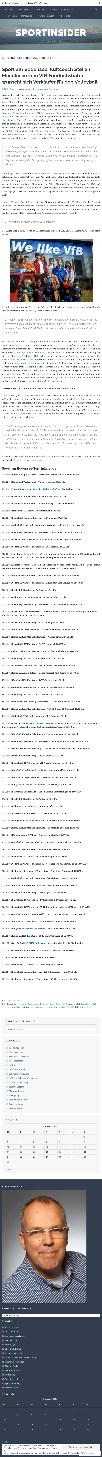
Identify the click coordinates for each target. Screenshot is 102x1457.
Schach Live (39, 9)
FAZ (26, 310)
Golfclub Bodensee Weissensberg (24, 1078)
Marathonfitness (16, 1091)
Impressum (23, 9)
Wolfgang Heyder (86, 1007)
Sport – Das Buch (40, 413)
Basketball (8, 1004)
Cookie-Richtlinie (74, 1453)
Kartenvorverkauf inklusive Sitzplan (52, 456)
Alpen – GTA (30, 564)
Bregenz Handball (73, 1004)
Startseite (9, 9)
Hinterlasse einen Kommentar (46, 89)
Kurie (34, 138)
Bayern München (20, 1004)
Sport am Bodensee (12, 1001)
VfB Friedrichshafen (62, 1007)
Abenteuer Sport (16, 1048)
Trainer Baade (15, 1108)
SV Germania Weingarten (33, 784)
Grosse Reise (31, 554)
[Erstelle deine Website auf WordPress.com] (51, 3)
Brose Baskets (86, 1004)
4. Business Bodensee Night (72, 611)
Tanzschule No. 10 (46, 1007)
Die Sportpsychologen (19, 1074)
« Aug (8, 1169)
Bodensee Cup (33, 1004)
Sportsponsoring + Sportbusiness (19, 16)
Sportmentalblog (16, 1104)
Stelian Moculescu (30, 1007)
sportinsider (51, 32)
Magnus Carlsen (16, 1087)
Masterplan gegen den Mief (39, 205)
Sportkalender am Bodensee (62, 9)
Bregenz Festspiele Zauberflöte (52, 1004)
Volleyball (74, 1007)
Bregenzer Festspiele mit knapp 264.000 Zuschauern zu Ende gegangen (36, 113)
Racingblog (14, 1095)
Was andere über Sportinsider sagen (55, 16)
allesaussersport (16, 1052)
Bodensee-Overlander (19, 1056)
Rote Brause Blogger (18, 1099)
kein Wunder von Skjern (39, 180)
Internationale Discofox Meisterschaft (56, 399)
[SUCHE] (97, 9)
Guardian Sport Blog (18, 1082)
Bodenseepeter (16, 1060)
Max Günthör (17, 1007)
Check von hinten (17, 1069)
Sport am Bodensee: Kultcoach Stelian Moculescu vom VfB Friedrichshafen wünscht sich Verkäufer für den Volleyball (50, 75)
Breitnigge (14, 1065)
